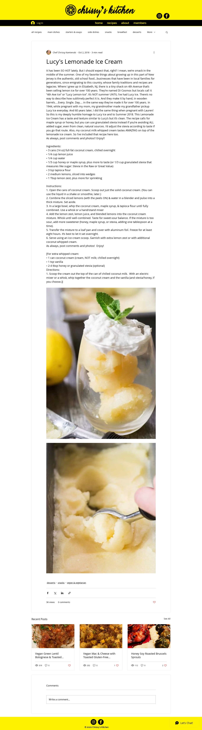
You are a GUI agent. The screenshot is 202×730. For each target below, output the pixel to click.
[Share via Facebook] (47, 593)
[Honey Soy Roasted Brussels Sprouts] (149, 636)
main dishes (54, 32)
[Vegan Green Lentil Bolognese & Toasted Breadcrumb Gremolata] (53, 636)
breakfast (122, 32)
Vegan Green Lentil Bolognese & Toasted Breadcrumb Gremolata (50, 655)
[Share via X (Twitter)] (55, 593)
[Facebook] (166, 16)
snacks (108, 32)
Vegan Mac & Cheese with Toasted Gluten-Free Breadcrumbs (99, 655)
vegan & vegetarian (76, 582)
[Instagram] (159, 16)
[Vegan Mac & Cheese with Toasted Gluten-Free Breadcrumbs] (101, 636)
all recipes (36, 32)
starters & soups (74, 32)
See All (167, 618)
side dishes (93, 32)
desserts (137, 32)
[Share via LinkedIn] (62, 593)
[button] (166, 32)
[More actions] (154, 52)
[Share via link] (69, 593)
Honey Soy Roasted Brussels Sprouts (149, 655)
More (149, 32)
